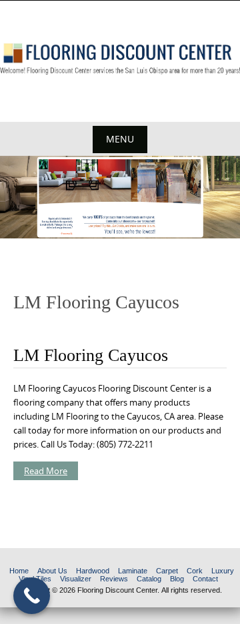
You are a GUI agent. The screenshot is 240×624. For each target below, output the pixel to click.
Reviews (114, 579)
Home (19, 571)
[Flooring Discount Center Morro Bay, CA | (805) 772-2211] (120, 59)
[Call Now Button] (31, 595)
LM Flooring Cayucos (90, 355)
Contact (205, 579)
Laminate (132, 571)
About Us (52, 571)
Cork (195, 571)
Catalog (149, 579)
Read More (45, 471)
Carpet (167, 571)
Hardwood (92, 571)
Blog (177, 579)
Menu (120, 139)
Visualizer (75, 579)
